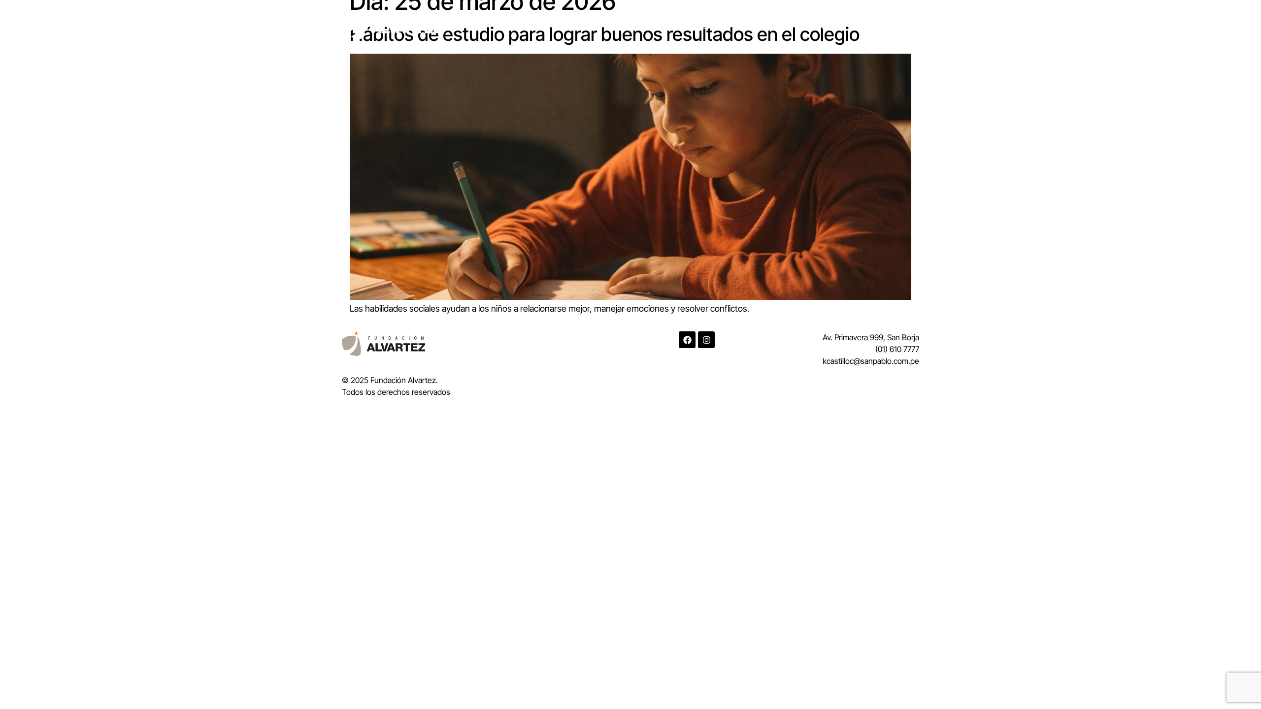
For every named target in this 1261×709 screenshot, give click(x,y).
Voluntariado (885, 25)
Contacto (759, 25)
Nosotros (704, 25)
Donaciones (819, 25)
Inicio (656, 25)
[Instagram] (706, 339)
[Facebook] (687, 339)
